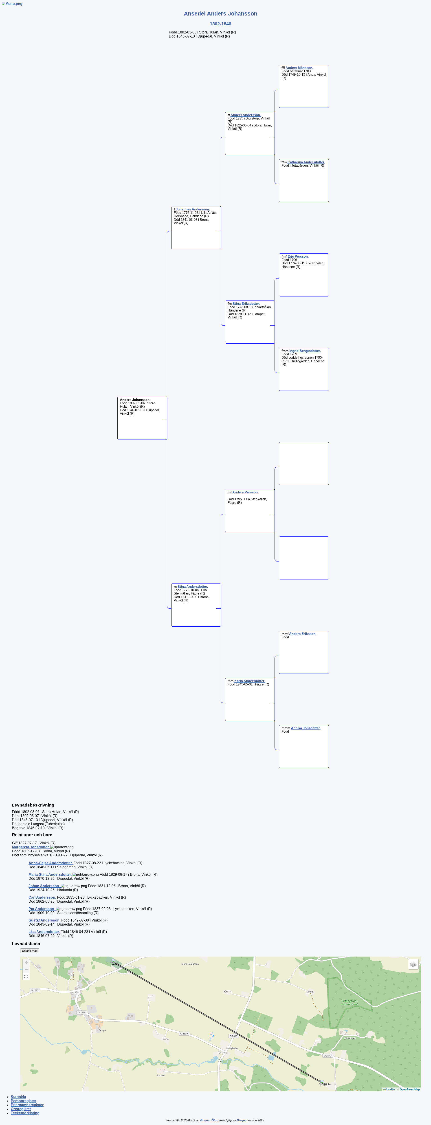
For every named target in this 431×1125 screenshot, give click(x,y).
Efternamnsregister (27, 1105)
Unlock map (29, 951)
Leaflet (390, 1089)
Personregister (23, 1101)
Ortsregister (21, 1109)
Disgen (241, 1120)
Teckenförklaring (25, 1113)
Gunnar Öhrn (209, 1120)
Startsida (18, 1097)
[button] (323, 1082)
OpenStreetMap (410, 1089)
